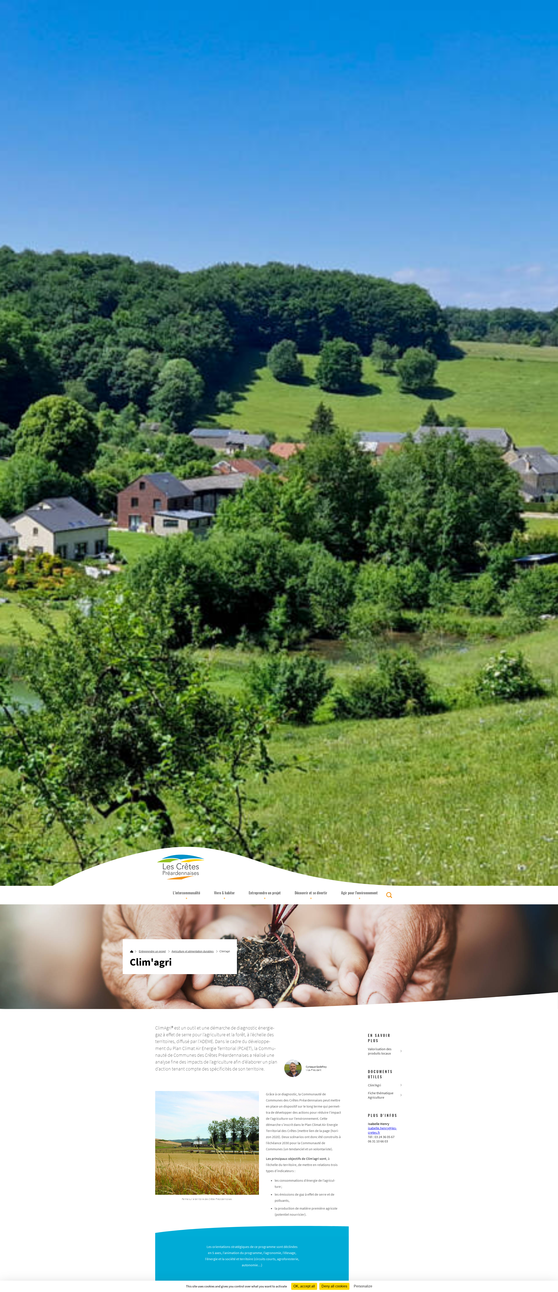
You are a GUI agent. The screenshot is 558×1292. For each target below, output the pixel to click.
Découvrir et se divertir (311, 895)
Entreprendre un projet (265, 895)
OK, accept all (304, 1286)
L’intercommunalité (186, 895)
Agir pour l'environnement (359, 895)
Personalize (363, 1286)
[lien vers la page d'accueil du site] (132, 951)
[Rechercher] (389, 895)
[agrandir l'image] (207, 1143)
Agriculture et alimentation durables (193, 951)
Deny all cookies (334, 1286)
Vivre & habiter (224, 895)
